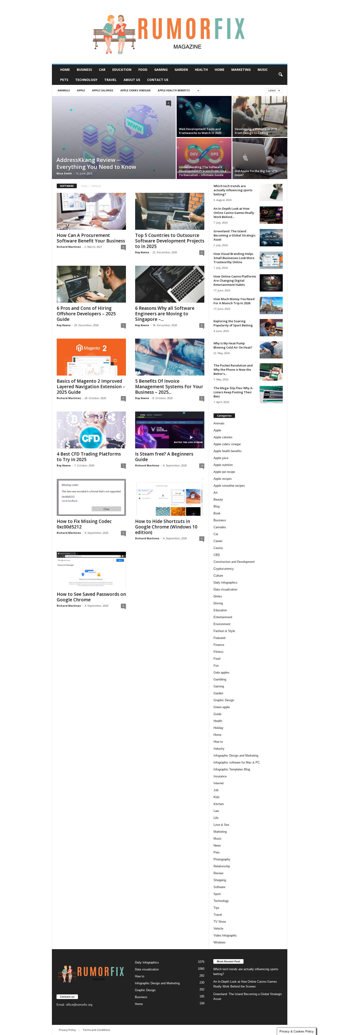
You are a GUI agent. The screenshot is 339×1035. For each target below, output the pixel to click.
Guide (217, 714)
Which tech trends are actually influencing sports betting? (233, 190)
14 (201, 465)
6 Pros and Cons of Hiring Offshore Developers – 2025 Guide (86, 313)
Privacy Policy (67, 1030)
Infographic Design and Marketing (236, 755)
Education (121, 69)
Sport (217, 894)
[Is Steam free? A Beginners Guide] (169, 430)
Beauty (218, 499)
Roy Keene (142, 252)
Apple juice (221, 458)
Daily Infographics (226, 582)
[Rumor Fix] (169, 32)
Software (219, 887)
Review (218, 873)
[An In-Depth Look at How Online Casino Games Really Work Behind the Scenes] (271, 215)
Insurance (220, 776)
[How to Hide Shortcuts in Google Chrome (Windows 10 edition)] (169, 497)
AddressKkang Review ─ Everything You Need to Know (96, 163)
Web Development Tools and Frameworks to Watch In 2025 (200, 131)
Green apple (222, 707)
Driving (218, 603)
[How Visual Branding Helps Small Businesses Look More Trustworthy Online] (271, 260)
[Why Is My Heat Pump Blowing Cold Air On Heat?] (271, 349)
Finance (219, 645)
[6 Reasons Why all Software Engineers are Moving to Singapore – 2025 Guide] (169, 284)
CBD (217, 555)
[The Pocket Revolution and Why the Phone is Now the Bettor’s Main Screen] (271, 372)
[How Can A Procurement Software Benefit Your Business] (91, 211)
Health (201, 69)
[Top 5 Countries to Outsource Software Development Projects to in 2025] (169, 211)
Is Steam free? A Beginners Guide (164, 456)
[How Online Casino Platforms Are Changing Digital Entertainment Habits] (271, 283)
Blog (217, 506)
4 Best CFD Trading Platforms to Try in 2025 (89, 456)
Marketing (241, 69)
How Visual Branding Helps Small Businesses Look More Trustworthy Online (234, 258)
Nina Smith (64, 173)
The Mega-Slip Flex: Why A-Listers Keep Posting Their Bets (233, 392)
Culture (218, 575)
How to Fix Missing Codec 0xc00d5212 (84, 524)
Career (218, 541)
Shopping (220, 880)
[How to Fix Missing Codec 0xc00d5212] (91, 497)
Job (216, 790)
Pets (64, 80)
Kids (217, 797)
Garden (181, 69)
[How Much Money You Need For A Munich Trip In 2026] (271, 305)
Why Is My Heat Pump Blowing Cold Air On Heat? (233, 345)
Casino (218, 548)
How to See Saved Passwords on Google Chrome (91, 597)
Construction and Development (234, 562)
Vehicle (218, 928)
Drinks (218, 596)
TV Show (220, 921)
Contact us (157, 80)
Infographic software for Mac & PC (237, 762)
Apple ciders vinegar (135, 90)
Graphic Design (224, 700)
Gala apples (221, 672)
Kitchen (219, 804)
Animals (64, 90)
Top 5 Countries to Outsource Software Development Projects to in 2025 (169, 240)
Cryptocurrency (224, 568)
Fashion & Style (224, 631)
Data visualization (225, 589)
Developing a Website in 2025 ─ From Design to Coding (257, 131)
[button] (280, 75)
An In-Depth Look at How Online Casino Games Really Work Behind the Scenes (245, 984)
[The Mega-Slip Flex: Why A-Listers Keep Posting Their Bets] (271, 394)
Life (216, 818)
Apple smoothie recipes (229, 485)
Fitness (218, 651)
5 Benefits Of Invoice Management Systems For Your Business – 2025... (169, 386)
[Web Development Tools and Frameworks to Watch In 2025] (204, 116)
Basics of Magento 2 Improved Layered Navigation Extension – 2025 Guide (91, 386)
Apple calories (102, 90)
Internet (219, 783)
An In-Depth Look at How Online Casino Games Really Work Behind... (234, 212)
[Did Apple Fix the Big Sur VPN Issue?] (259, 158)
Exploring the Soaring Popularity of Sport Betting (233, 323)
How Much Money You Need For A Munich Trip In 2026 (234, 301)
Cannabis (220, 527)
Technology (86, 80)
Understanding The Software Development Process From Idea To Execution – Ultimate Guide (202, 171)
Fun (216, 665)
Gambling (220, 679)
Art (215, 492)
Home (65, 69)
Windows (220, 942)
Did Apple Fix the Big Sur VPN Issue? (256, 173)
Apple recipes (223, 478)
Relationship (222, 866)
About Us (132, 80)
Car (102, 69)
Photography (222, 859)
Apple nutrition (223, 465)
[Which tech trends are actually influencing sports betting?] (271, 192)
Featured (219, 638)
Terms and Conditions (96, 1030)
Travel (110, 80)
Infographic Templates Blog (232, 769)
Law (216, 811)
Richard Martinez (69, 246)
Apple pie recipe (224, 472)
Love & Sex (221, 824)
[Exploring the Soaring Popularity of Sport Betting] (271, 327)
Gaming (161, 69)
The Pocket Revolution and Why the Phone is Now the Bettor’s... (233, 369)
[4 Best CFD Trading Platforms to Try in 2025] (91, 430)
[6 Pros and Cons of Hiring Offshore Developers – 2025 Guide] (91, 284)
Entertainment (223, 617)
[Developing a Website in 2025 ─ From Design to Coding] (259, 116)
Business (84, 69)
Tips (216, 908)
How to (218, 741)
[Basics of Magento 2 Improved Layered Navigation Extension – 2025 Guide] (91, 357)
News (217, 845)
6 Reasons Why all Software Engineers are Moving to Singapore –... (164, 313)
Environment (222, 624)
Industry (219, 748)
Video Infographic (225, 935)
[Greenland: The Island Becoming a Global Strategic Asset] (271, 237)
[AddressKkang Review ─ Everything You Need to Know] (114, 137)
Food (142, 69)
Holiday (218, 728)
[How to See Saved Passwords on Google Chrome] (91, 570)
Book (217, 513)
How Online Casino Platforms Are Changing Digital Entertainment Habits (235, 280)
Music (263, 69)
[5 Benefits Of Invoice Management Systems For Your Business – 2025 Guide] (169, 357)
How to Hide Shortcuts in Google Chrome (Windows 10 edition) (166, 526)
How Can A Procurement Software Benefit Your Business (91, 238)
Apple (81, 90)
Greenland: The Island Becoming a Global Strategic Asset (235, 235)
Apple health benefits (174, 90)
